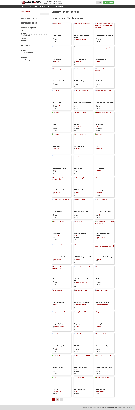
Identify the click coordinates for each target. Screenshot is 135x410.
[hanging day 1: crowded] (83, 295)
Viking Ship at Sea (58, 302)
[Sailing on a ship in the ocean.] (83, 183)
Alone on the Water (80, 233)
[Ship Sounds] (83, 338)
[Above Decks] (104, 161)
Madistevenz (79, 235)
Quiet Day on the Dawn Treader (103, 234)
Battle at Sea (99, 81)
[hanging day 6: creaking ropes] (83, 28)
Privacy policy (85, 407)
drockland (100, 38)
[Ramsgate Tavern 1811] (83, 204)
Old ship (76, 124)
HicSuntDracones (102, 348)
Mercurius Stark (101, 281)
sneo (55, 304)
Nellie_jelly (57, 105)
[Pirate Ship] (61, 382)
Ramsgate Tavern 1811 (81, 211)
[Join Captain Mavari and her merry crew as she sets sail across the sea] (104, 250)
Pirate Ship (56, 389)
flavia (55, 38)
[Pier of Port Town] (61, 360)
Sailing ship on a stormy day (82, 102)
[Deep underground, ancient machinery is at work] (61, 183)
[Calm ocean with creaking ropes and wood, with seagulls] (104, 52)
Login (99, 2)
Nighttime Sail (78, 190)
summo (99, 170)
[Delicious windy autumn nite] (83, 74)
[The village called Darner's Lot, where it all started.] (61, 271)
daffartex (56, 83)
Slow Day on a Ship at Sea (103, 211)
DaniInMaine (100, 391)
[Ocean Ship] (61, 139)
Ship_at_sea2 (57, 102)
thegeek (78, 348)
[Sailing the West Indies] (61, 226)
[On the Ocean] (83, 226)
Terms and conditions (94, 407)
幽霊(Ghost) (79, 61)
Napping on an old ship (60, 168)
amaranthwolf (101, 237)
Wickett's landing (58, 367)
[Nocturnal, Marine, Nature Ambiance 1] (83, 139)
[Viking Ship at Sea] (61, 295)
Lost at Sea (99, 146)
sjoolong (56, 148)
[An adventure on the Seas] (104, 382)
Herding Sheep (100, 324)
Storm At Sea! (57, 59)
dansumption (57, 192)
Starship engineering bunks (104, 367)
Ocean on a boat (101, 59)
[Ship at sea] (61, 95)
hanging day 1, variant (102, 302)
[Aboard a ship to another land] (83, 271)
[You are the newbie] (61, 250)
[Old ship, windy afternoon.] (61, 74)
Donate (50, 6)
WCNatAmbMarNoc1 (80, 146)
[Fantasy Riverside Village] (83, 317)
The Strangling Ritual (80, 59)
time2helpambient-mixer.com (125, 407)
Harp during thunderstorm (104, 190)
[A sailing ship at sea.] (83, 161)
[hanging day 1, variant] (104, 295)
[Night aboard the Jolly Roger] (104, 95)
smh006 (99, 326)
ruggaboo (56, 369)
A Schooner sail (100, 389)
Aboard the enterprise (59, 257)
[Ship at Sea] (61, 117)
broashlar (99, 83)
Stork (98, 126)
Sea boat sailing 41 (58, 346)
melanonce (100, 148)
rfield (77, 170)
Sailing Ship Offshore (80, 367)
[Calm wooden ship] (83, 382)
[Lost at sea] (104, 139)
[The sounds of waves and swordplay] (104, 74)
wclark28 (78, 148)
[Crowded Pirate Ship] (104, 338)
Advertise (42, 6)
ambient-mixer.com (32, 2)
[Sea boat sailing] (61, 338)
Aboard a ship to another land (81, 279)
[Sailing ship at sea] (104, 271)
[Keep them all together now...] (104, 317)
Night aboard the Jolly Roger (104, 102)
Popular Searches (25, 11)
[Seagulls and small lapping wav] (61, 204)
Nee (55, 170)
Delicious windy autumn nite (83, 81)
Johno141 (100, 369)
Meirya (77, 192)
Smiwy (77, 326)
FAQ (35, 6)
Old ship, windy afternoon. (61, 81)
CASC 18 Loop (78, 346)
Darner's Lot (56, 278)
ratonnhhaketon (58, 235)
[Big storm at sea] (61, 52)
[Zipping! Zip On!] (61, 28)
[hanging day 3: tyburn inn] (61, 317)
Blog (30, 6)
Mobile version (59, 6)
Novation (78, 369)
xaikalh (56, 281)
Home (23, 6)
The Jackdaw (56, 233)
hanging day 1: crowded (81, 302)
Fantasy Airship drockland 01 (104, 35)
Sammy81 (99, 192)
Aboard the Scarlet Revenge (104, 257)
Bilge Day (77, 324)
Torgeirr (99, 214)
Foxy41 (56, 348)
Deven (99, 259)
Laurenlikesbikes (58, 214)
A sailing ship (100, 124)
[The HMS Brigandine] (104, 204)
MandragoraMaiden (81, 39)
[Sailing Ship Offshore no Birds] (83, 360)
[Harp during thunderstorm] (104, 183)
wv (76, 391)
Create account (109, 2)
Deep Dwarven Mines (59, 190)
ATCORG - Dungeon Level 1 (82, 257)
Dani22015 (78, 126)
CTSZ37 (99, 61)
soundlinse (79, 105)
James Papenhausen (81, 282)
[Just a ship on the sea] (83, 117)
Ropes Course (57, 35)
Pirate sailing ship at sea (103, 278)
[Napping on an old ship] (61, 161)
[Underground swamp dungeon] (83, 250)
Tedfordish (100, 105)
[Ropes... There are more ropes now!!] (83, 52)
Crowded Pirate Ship (102, 346)
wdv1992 (56, 61)
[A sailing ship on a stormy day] (104, 117)
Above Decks (100, 168)
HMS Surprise (78, 168)
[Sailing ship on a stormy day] (83, 95)
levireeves (78, 259)
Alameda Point (57, 211)
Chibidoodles (57, 259)
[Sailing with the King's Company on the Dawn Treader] (104, 226)
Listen (55, 32)
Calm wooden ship (79, 389)
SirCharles (78, 214)
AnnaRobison (57, 391)
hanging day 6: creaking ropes (81, 36)
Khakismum (57, 126)
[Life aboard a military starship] (104, 360)
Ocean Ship (56, 146)
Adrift (54, 124)
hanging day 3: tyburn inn (60, 324)
